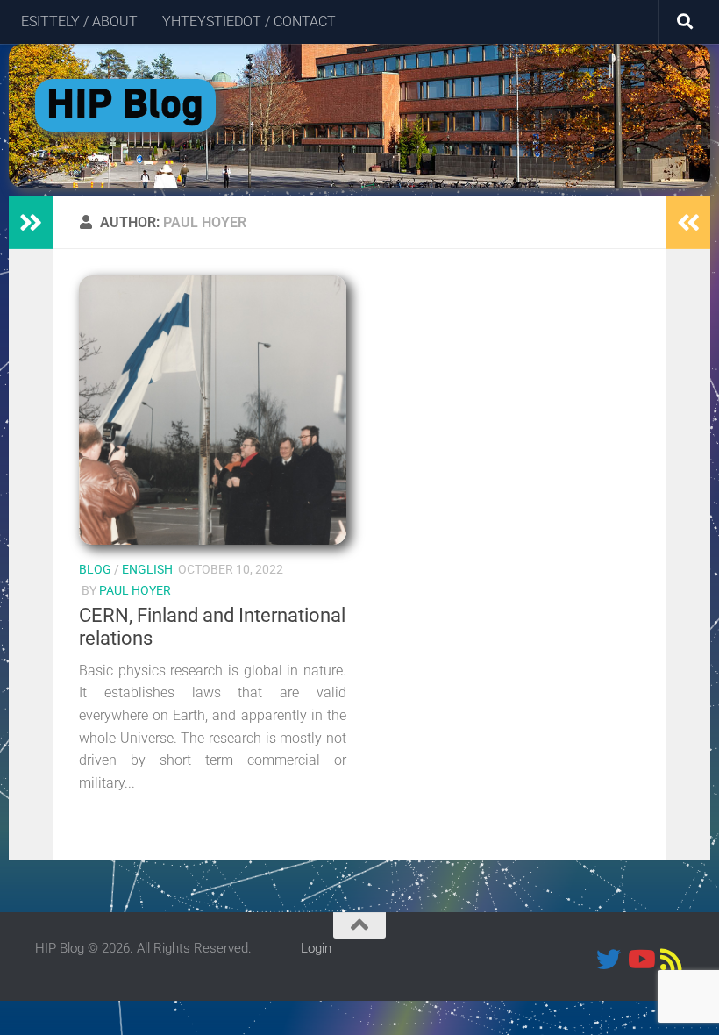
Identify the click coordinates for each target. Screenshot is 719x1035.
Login (316, 948)
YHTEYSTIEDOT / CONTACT (249, 21)
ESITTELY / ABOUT (79, 21)
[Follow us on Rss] (671, 959)
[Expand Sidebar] (31, 222)
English (147, 569)
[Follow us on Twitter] (608, 959)
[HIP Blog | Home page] (125, 105)
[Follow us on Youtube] (640, 959)
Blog (95, 569)
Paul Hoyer (135, 590)
